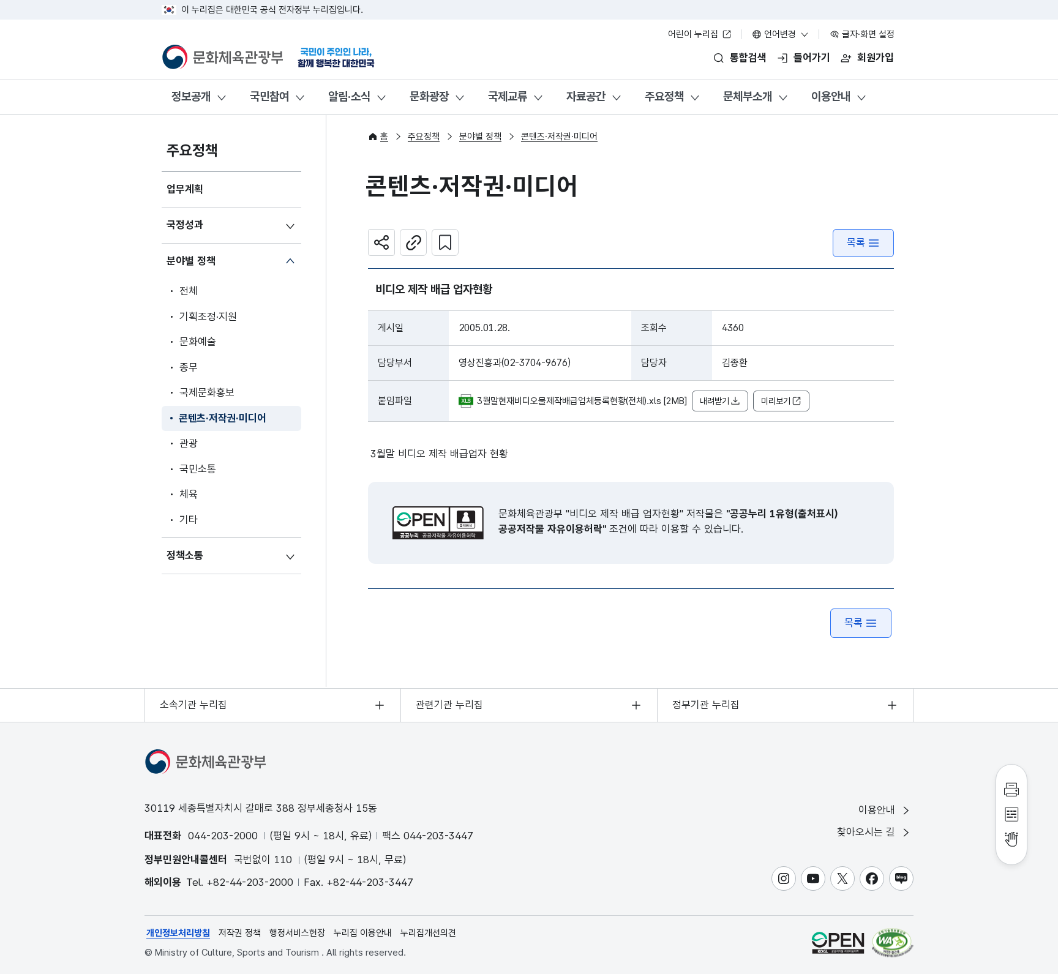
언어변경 (780, 34)
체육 (188, 494)
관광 (188, 443)
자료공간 (586, 96)
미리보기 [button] (775, 401)
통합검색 (748, 57)
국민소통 (197, 469)
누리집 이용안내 (363, 932)
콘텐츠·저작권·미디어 (222, 418)
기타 (188, 520)
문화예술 (197, 341)
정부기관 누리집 (706, 705)
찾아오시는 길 (867, 832)
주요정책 (664, 96)
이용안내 (830, 96)
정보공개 (191, 96)
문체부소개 (747, 96)
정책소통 (185, 555)
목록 (856, 242)
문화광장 (429, 96)
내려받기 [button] (714, 401)
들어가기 (812, 57)
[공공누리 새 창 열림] (438, 522)
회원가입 (875, 57)
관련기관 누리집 (449, 705)
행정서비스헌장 (297, 932)
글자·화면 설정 (867, 34)
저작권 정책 (240, 932)
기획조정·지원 (208, 316)
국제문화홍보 (206, 392)
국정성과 (185, 225)
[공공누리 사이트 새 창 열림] (838, 942)
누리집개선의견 (428, 932)
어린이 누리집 (694, 34)
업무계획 (185, 189)
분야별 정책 (191, 261)
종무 (188, 367)
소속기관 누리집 (193, 705)
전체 (188, 291)
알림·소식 (349, 96)
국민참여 (269, 96)
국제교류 (507, 96)
